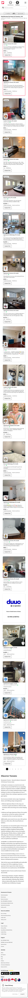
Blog (2, 956)
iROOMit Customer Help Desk (6, 942)
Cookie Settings (3, 933)
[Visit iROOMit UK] (9, 981)
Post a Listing (3, 913)
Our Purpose (3, 954)
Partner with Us (4, 966)
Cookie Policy (3, 932)
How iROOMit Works (5, 940)
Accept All (22, 994)
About (2, 952)
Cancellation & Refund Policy (6, 929)
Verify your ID (3, 907)
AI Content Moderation (5, 964)
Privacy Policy (3, 927)
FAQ (2, 958)
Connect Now (8, 55)
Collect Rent (3, 917)
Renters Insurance (4, 899)
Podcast (2, 960)
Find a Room (3, 897)
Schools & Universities (5, 905)
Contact (2, 946)
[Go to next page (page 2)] (21, 769)
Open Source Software (5, 962)
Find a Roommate (4, 895)
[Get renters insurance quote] (14, 608)
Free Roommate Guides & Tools (7, 903)
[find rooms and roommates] (14, 2)
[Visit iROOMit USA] (2, 981)
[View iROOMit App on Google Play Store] (15, 974)
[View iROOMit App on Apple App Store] (5, 974)
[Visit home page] (2, 2)
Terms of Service (4, 925)
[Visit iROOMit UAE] (15, 981)
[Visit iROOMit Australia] (19, 981)
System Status (3, 944)
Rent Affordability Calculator (6, 901)
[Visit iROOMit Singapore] (12, 981)
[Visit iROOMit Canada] (5, 981)
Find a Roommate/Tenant (6, 915)
